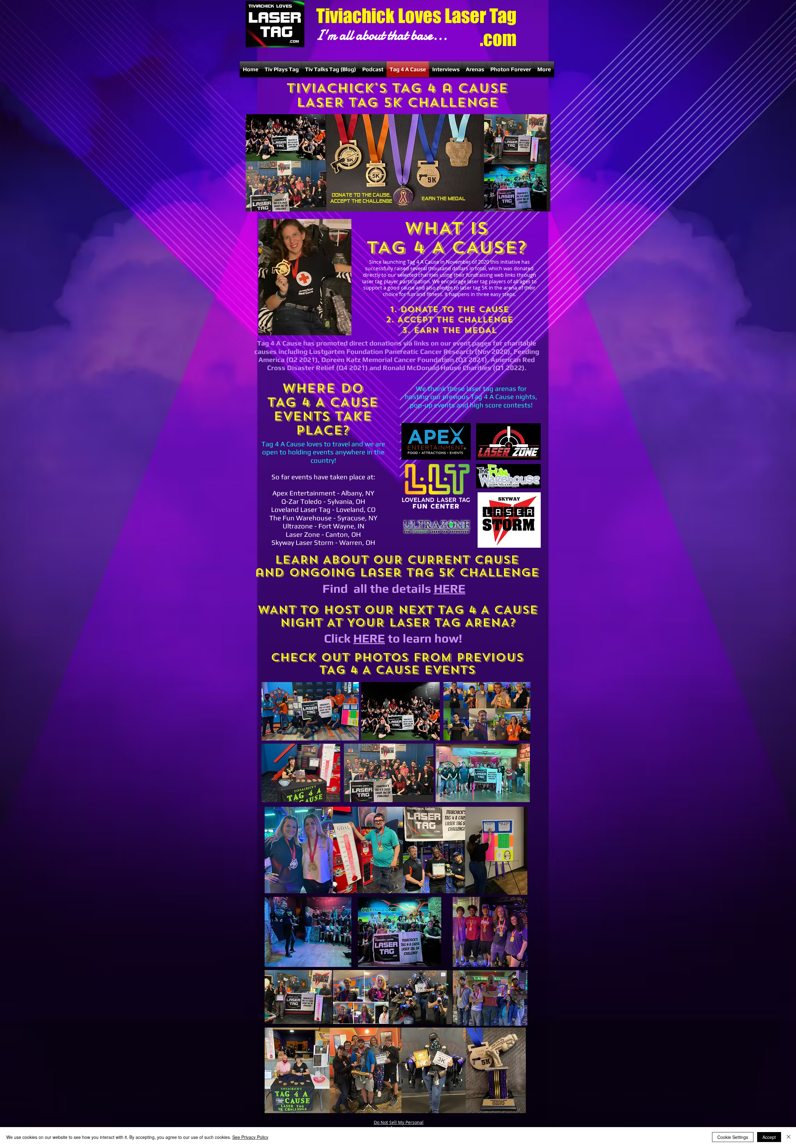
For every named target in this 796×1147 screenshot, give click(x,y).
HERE (449, 588)
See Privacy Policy (250, 1137)
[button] (281, 69)
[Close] (788, 1137)
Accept (769, 1137)
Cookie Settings (732, 1137)
